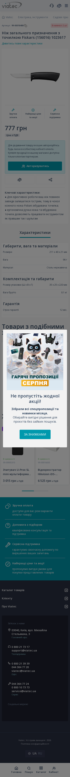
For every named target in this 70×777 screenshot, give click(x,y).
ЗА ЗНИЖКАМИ (35, 434)
